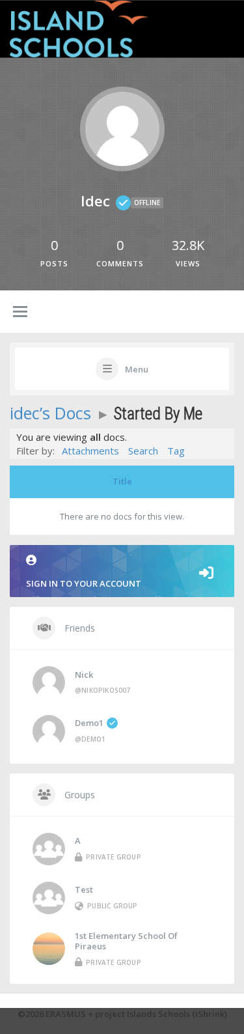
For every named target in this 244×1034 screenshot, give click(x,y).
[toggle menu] (20, 312)
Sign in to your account (83, 583)
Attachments (90, 450)
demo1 (89, 723)
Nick (84, 674)
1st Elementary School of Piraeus (126, 941)
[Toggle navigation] (220, 27)
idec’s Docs (50, 413)
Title (122, 481)
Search (143, 450)
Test (84, 889)
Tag (176, 450)
